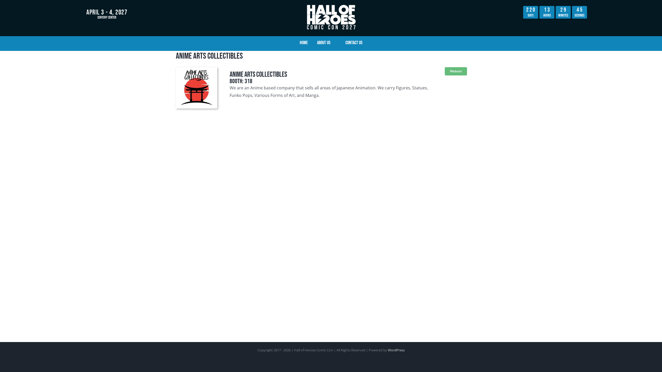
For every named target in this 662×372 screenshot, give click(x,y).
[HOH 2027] (331, 4)
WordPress (396, 350)
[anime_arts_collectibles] (196, 69)
